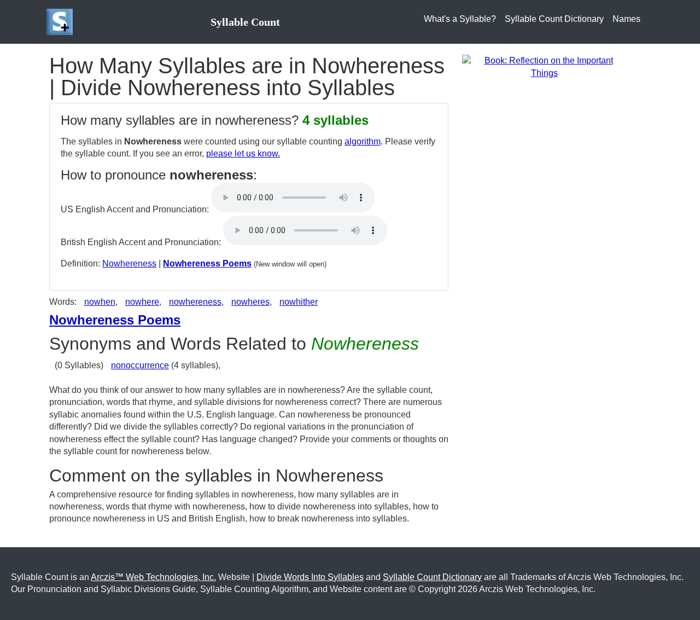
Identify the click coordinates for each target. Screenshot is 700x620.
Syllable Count (245, 22)
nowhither (298, 301)
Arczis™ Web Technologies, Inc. (153, 577)
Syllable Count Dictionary (554, 19)
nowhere (142, 301)
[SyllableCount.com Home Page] (61, 22)
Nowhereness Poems (207, 263)
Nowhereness (129, 263)
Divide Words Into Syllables (310, 577)
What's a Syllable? (460, 19)
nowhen (99, 301)
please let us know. (243, 153)
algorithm (363, 141)
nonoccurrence (140, 365)
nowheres (250, 301)
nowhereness (195, 301)
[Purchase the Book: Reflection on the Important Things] (544, 66)
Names (626, 19)
